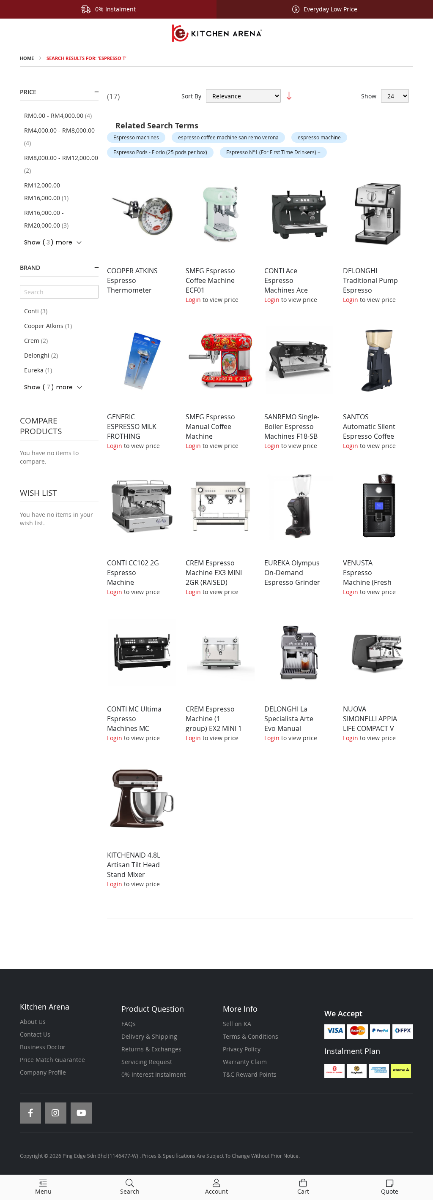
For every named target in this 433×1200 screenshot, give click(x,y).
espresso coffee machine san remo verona (228, 137)
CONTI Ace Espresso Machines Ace (286, 280)
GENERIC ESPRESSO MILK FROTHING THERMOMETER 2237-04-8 (131, 436)
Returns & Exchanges (151, 1049)
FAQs (128, 1024)
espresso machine (319, 137)
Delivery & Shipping (149, 1036)
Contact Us (35, 1034)
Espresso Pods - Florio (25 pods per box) (160, 152)
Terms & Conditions (250, 1036)
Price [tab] (28, 92)
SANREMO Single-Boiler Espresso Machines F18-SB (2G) (291, 431)
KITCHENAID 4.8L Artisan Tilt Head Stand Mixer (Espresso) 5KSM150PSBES (133, 874)
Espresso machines (136, 137)
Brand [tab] (30, 267)
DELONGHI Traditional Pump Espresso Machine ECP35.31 (370, 290)
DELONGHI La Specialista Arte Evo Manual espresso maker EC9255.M (289, 728)
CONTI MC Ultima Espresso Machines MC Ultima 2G (134, 723)
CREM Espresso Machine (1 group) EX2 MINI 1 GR (214, 723)
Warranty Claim (245, 1062)
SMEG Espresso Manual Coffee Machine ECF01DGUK (210, 431)
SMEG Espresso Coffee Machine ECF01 (210, 280)
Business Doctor (43, 1047)
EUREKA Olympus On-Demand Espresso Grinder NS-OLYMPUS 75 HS (292, 582)
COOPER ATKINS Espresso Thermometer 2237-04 (132, 285)
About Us (33, 1022)
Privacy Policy (241, 1049)
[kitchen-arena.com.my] (216, 33)
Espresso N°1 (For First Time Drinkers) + (273, 152)
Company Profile (43, 1072)
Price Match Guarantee (52, 1060)
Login (193, 300)
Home (27, 58)
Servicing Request (146, 1062)
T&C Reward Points (250, 1074)
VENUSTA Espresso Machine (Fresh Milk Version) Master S (367, 582)
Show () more (48, 242)
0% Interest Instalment (153, 1074)
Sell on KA (237, 1024)
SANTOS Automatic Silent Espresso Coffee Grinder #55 (369, 431)
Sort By (191, 96)
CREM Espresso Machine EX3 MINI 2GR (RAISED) (214, 572)
